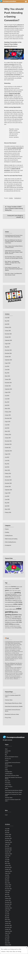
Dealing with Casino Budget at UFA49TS (15, 216)
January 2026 (8, 330)
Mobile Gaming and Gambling (11, 538)
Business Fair (8, 758)
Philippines (19, 618)
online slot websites (8, 618)
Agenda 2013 (7, 751)
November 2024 (8, 353)
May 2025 (7, 346)
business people (19, 586)
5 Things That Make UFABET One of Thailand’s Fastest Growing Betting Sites (14, 208)
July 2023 (7, 395)
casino (13, 588)
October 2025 (8, 337)
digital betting (12, 592)
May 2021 (7, 463)
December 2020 (8, 480)
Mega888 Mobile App (11, 602)
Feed (7, 638)
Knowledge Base (8, 771)
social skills (10, 185)
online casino (17, 604)
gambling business (11, 595)
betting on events (8, 586)
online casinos (12, 609)
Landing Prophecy (8, 773)
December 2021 (8, 441)
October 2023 (8, 385)
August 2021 (7, 454)
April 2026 (7, 324)
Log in (6, 814)
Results (6, 788)
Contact (6, 760)
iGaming (18, 596)
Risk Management (13, 622)
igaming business (9, 598)
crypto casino (14, 590)
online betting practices (9, 604)
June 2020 (7, 499)
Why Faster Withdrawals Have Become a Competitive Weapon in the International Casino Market (13, 241)
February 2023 (8, 411)
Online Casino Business (10, 606)
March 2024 (7, 376)
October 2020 (8, 486)
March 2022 (7, 431)
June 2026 (7, 317)
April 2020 (7, 506)
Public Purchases (8, 786)
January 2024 (8, 379)
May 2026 (7, 320)
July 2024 (7, 366)
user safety (12, 627)
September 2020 (8, 489)
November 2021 (8, 444)
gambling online (12, 596)
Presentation (7, 782)
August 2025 (7, 343)
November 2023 (8, 382)
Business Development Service (11, 756)
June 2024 (7, 369)
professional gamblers (12, 620)
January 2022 (8, 437)
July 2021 (7, 457)
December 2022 (8, 418)
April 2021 (7, 467)
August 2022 (7, 421)
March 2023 (7, 408)
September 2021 (8, 450)
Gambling (11, 198)
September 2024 (8, 359)
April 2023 (7, 405)
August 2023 (7, 392)
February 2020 (8, 512)
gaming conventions (9, 64)
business (13, 586)
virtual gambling (17, 627)
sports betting (9, 624)
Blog (6, 754)
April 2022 (7, 428)
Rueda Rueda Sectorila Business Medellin (13, 706)
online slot (11, 616)
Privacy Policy (8, 717)
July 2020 (7, 496)
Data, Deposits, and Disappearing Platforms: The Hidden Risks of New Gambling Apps (12, 263)
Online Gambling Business (10, 542)
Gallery (6, 769)
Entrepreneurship (8, 765)
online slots (17, 617)
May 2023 (7, 402)
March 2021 (7, 470)
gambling (17, 593)
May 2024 (7, 372)
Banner (6, 752)
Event (6, 767)
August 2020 (7, 493)
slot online (19, 622)
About (6, 749)
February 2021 (8, 473)
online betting (18, 602)
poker (6, 620)
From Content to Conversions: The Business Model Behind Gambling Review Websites (13, 269)
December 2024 (8, 350)
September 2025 (8, 340)
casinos (10, 590)
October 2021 (8, 447)
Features (7, 529)
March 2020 (7, 509)
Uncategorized (8, 545)
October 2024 (8, 356)
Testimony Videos (8, 700)
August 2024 (7, 363)
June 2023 (7, 398)
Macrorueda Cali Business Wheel (12, 714)
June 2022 (7, 424)
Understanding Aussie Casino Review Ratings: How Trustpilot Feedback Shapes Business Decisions (14, 252)
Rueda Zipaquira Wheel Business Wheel (13, 703)
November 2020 (8, 483)
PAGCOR (14, 618)
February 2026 (8, 327)
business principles (8, 588)
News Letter (7, 780)
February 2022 (8, 434)
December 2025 (8, 333)
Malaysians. (10, 600)
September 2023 (8, 389)
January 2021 (8, 476)
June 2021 (7, 460)
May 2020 (7, 502)
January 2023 (8, 415)
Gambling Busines (17, 198)
